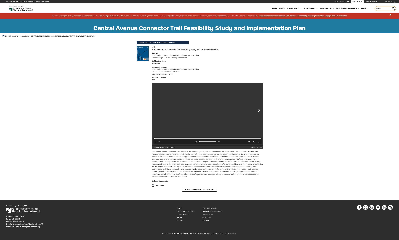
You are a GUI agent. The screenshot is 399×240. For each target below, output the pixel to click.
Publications (24, 36)
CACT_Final (159, 185)
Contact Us (207, 214)
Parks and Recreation (342, 1)
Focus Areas (309, 8)
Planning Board (371, 1)
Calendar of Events (186, 211)
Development (326, 8)
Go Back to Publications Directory (199, 189)
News (274, 8)
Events (282, 8)
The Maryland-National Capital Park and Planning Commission (27, 1)
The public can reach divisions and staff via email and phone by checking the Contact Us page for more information (303, 16)
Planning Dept (357, 1)
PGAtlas (205, 221)
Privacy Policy (230, 233)
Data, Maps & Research (346, 8)
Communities (293, 8)
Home (7, 36)
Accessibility (183, 214)
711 (42, 224)
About (364, 8)
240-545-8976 (18, 222)
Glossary (206, 217)
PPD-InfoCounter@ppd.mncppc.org (25, 227)
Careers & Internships (212, 211)
